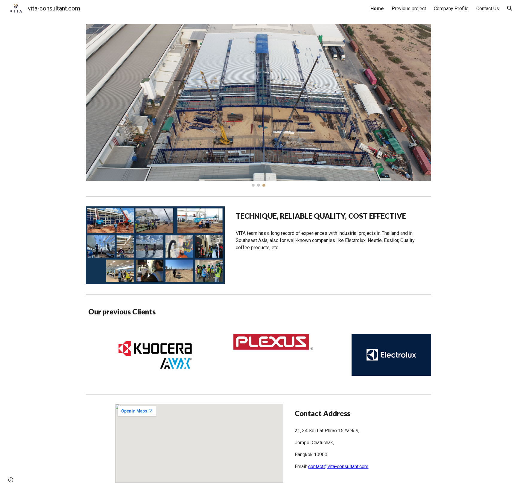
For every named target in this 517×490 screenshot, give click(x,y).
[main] (332, 216)
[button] (510, 8)
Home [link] (377, 8)
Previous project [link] (409, 8)
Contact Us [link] (487, 8)
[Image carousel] (258, 105)
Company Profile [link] (451, 8)
